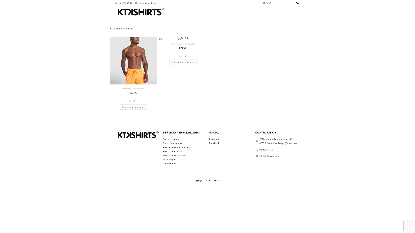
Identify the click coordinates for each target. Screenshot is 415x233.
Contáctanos (169, 163)
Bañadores (125, 88)
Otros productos (138, 88)
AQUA (133, 92)
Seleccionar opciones (133, 107)
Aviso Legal (169, 159)
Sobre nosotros (171, 139)
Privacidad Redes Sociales (176, 147)
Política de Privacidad (174, 155)
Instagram (214, 139)
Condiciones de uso (173, 143)
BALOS (182, 47)
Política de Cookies (173, 151)
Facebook (214, 143)
